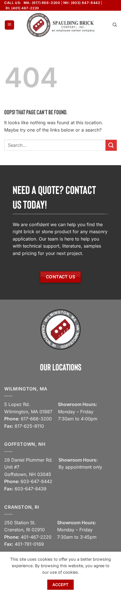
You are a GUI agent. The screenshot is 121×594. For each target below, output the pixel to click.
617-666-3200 (36, 419)
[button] (9, 25)
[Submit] (111, 145)
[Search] (115, 24)
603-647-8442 (36, 481)
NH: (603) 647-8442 (81, 3)
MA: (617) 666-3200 (42, 3)
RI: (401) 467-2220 (22, 8)
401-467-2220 (36, 537)
